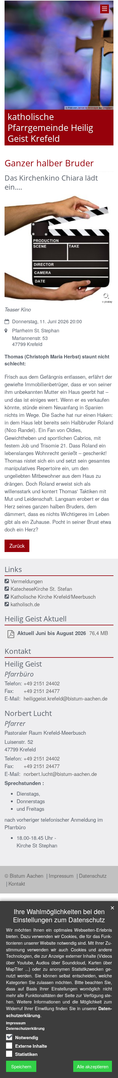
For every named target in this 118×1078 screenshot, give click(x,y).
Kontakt (16, 883)
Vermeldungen (27, 581)
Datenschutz (93, 875)
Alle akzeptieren (92, 1066)
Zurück (17, 545)
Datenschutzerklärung (25, 1028)
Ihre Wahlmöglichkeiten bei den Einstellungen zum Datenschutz (59, 915)
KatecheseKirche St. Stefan (41, 588)
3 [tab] (68, 145)
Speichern (21, 1066)
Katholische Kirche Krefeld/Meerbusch (53, 596)
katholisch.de (25, 604)
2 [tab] (59, 145)
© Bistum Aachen (25, 875)
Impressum (62, 875)
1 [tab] (50, 145)
